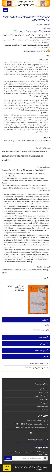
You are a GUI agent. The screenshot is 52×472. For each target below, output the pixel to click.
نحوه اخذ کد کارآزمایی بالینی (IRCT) (36, 427)
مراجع (45, 277)
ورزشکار (7, 140)
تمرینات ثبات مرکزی (43, 140)
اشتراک (8, 458)
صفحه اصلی (44, 388)
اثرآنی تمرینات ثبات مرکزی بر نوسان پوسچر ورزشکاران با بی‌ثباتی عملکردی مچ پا (26, 18)
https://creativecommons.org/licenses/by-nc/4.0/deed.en (31, 443)
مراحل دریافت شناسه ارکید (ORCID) (35, 424)
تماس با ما (44, 402)
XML (45, 325)
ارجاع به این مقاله (41, 350)
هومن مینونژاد (32, 31)
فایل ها (44, 320)
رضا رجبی (20, 31)
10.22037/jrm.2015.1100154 (35, 51)
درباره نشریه (43, 392)
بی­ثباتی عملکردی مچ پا (18, 140)
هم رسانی (43, 343)
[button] (31, 469)
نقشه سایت (44, 409)
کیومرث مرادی (45, 31)
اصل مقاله (40, 330)
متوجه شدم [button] (7, 468)
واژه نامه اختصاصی (42, 406)
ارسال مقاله (44, 399)
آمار (45, 356)
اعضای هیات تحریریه (41, 395)
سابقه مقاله (43, 337)
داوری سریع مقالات (41, 420)
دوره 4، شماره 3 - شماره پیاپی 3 (15, 285)
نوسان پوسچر (31, 140)
